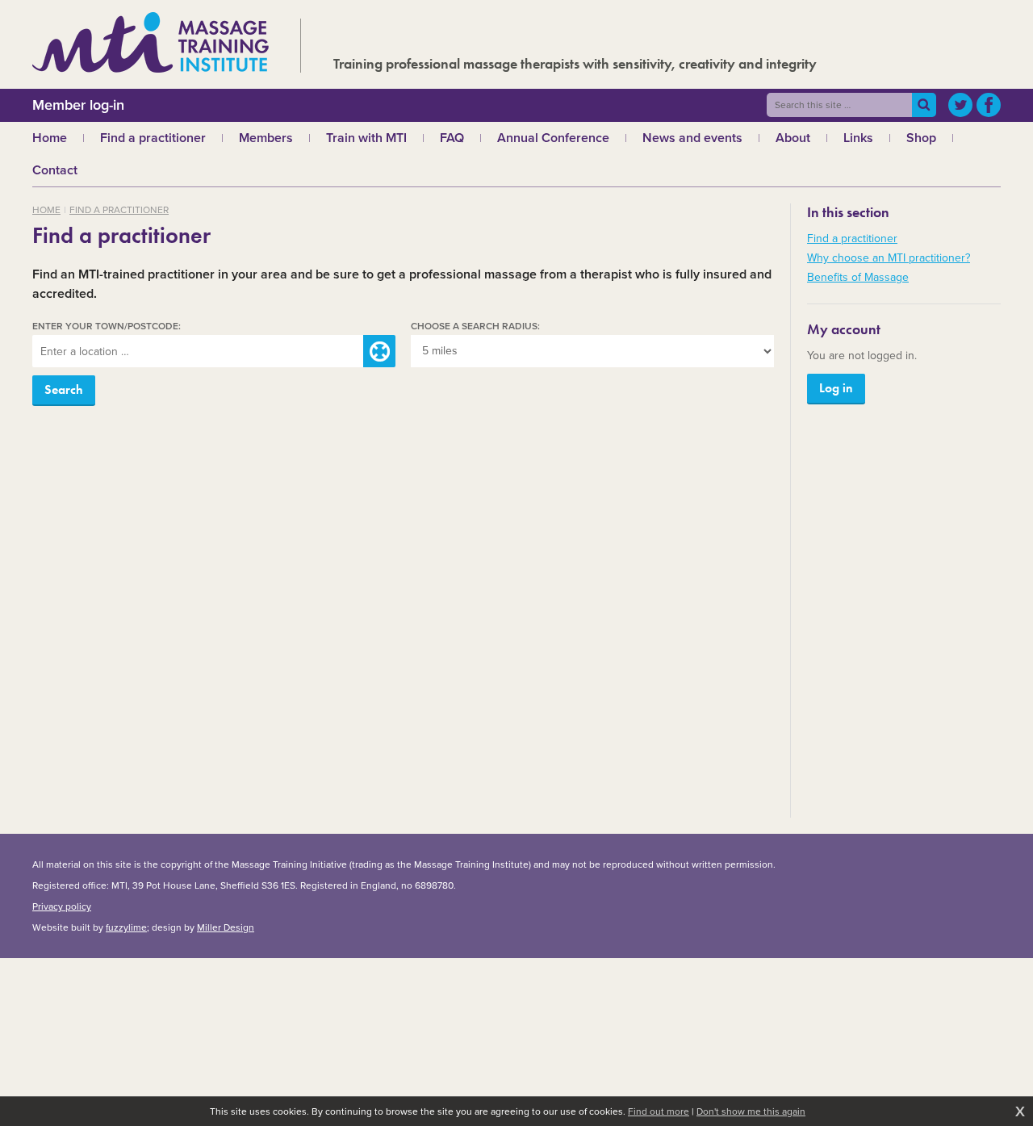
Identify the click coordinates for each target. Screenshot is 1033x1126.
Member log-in (78, 104)
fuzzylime (126, 927)
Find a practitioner (119, 209)
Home (46, 209)
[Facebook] (989, 105)
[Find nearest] (379, 351)
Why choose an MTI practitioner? (888, 257)
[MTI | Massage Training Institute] (150, 42)
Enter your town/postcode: (106, 326)
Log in (836, 388)
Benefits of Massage (858, 277)
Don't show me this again (750, 1111)
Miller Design (225, 927)
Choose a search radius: (475, 326)
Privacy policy (61, 906)
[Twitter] (960, 105)
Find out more (658, 1111)
